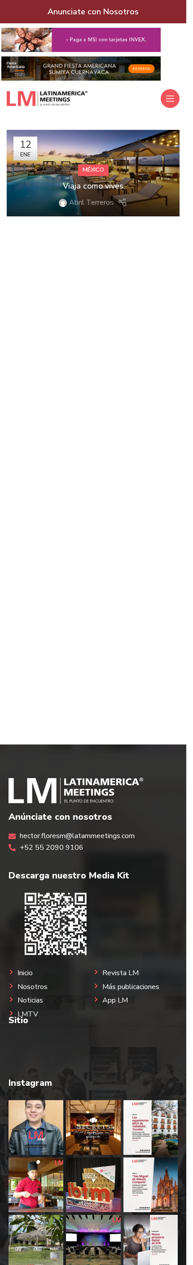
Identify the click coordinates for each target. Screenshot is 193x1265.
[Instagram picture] (36, 1127)
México (93, 170)
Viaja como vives (93, 186)
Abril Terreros (91, 202)
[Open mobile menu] (170, 99)
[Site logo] (47, 98)
